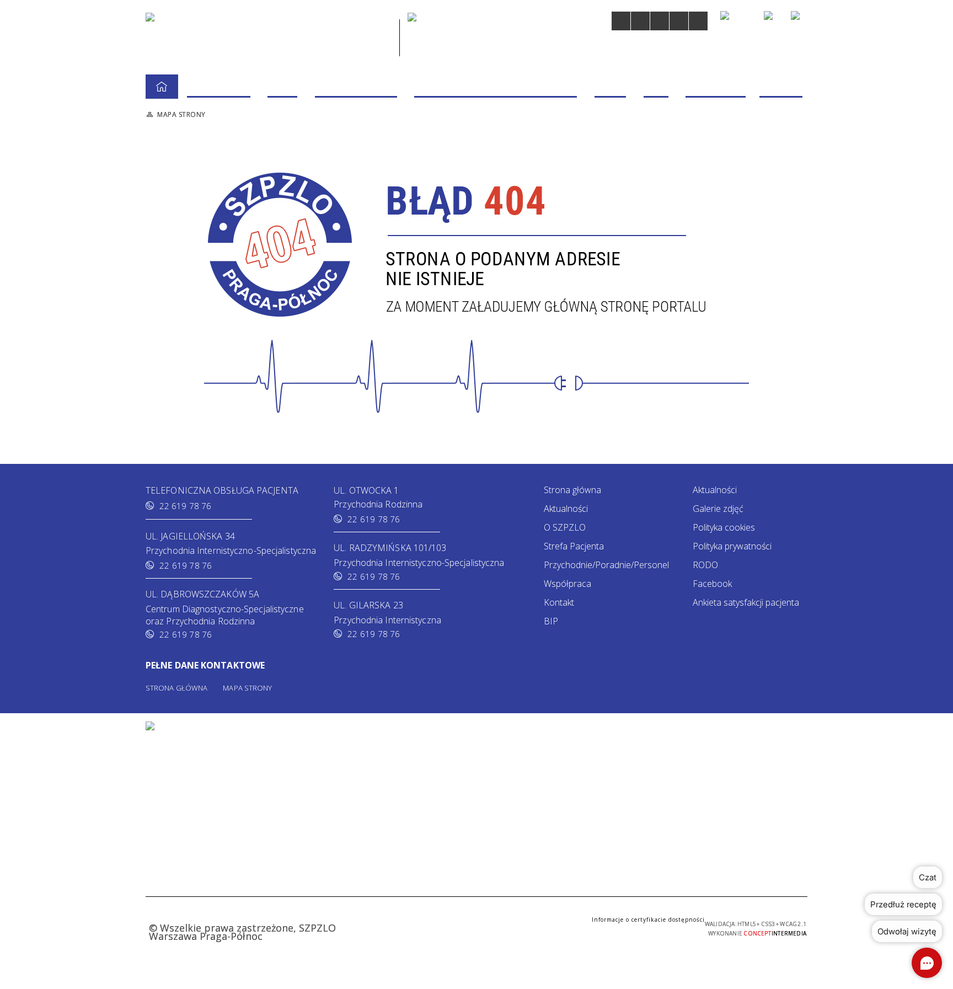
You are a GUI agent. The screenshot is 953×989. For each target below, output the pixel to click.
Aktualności (566, 508)
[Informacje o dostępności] (640, 21)
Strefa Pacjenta (574, 546)
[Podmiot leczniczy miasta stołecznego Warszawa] (453, 36)
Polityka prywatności (732, 546)
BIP (551, 621)
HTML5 (422, 927)
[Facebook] (799, 19)
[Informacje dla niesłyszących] (679, 21)
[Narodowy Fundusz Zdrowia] (736, 20)
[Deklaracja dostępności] (659, 21)
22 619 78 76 (185, 505)
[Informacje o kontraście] (698, 21)
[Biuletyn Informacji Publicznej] (772, 20)
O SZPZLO (565, 527)
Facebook (712, 584)
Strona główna (572, 490)
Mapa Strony (247, 688)
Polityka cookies (724, 527)
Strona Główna (176, 688)
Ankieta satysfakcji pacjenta (746, 602)
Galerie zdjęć (718, 508)
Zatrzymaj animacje (621, 21)
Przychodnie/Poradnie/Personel (606, 565)
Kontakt (559, 602)
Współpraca (567, 584)
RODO (705, 565)
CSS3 (439, 927)
